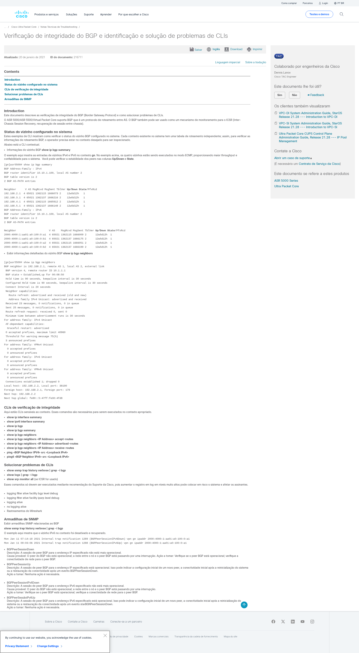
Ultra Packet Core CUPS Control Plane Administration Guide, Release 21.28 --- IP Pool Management (313, 137)
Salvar (198, 49)
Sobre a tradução (255, 62)
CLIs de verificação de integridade (26, 89)
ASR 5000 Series (286, 180)
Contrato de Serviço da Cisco (319, 163)
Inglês (216, 49)
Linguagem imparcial (227, 62)
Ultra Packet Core (286, 186)
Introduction (12, 79)
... (5, 27)
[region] (55, 642)
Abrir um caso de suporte (292, 158)
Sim (279, 95)
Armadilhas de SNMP (17, 99)
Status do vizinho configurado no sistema (30, 84)
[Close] (105, 635)
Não (294, 95)
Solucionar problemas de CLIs (23, 94)
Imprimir (257, 49)
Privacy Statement (17, 646)
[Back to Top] (244, 605)
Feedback (317, 95)
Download (236, 49)
